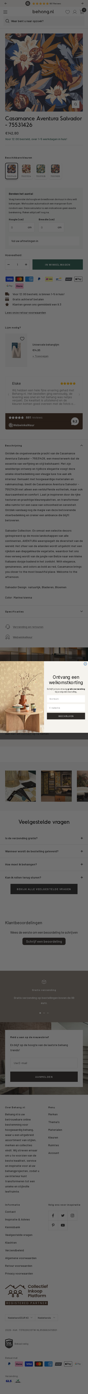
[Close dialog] (85, 663)
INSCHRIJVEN (66, 716)
